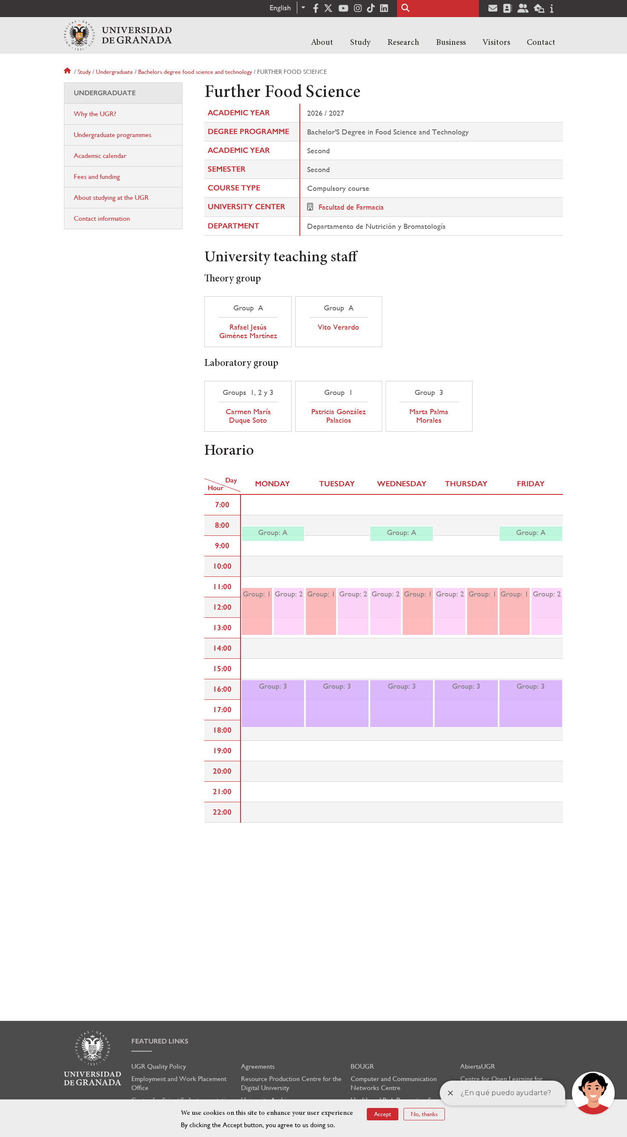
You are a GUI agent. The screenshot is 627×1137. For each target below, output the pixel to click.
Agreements (258, 1066)
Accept (382, 1114)
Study (360, 42)
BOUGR (362, 1066)
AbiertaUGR (477, 1066)
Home (68, 71)
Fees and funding (97, 176)
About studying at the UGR (111, 197)
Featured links (160, 1041)
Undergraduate (114, 71)
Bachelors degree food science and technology (195, 71)
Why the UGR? (95, 114)
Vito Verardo (338, 327)
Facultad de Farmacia (351, 206)
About (322, 42)
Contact (541, 42)
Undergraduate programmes (112, 135)
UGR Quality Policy (158, 1066)
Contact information (102, 218)
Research (403, 42)
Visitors (496, 42)
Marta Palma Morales (428, 415)
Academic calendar (100, 156)
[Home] (118, 35)
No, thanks (424, 1114)
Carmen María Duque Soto (248, 415)
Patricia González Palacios (338, 415)
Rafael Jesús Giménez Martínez (248, 331)
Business (451, 42)
